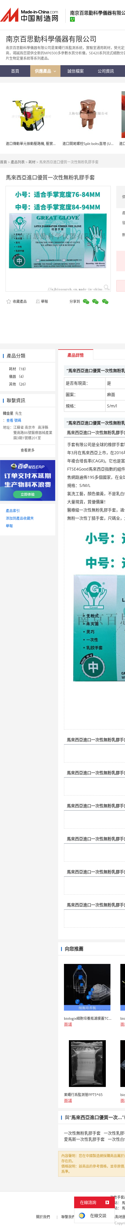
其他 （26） (18, 384)
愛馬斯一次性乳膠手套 (84, 1139)
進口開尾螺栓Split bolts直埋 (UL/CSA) (92, 143)
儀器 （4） (17, 376)
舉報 (44, 301)
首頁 (3, 162)
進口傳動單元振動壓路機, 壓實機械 (33, 143)
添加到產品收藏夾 (20, 518)
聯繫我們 (68, 1216)
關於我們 (43, 1216)
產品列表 (18, 162)
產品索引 (13, 510)
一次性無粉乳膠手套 (82, 1133)
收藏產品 (19, 301)
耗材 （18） (18, 369)
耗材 (31, 162)
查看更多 (28, 450)
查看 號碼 (13, 420)
